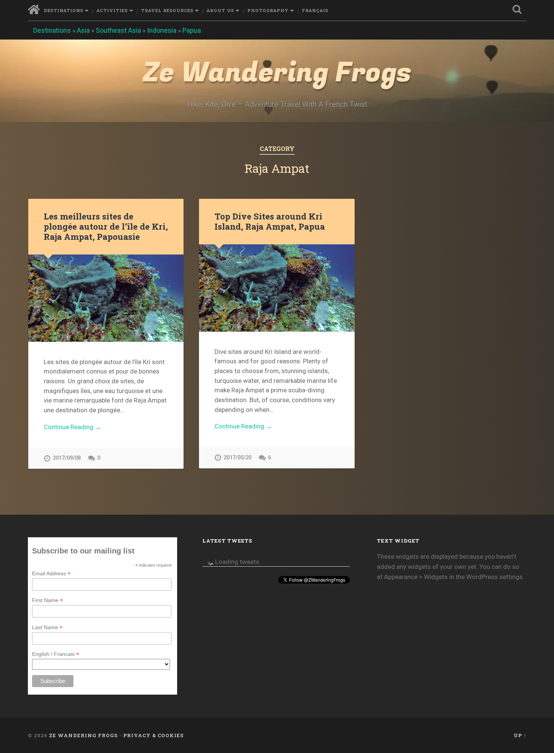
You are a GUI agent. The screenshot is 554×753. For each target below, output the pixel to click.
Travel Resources (167, 10)
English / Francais (55, 654)
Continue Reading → (72, 427)
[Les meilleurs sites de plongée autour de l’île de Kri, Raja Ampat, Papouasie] (106, 298)
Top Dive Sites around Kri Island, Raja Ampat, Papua (269, 221)
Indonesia (161, 30)
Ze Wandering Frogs (277, 73)
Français (315, 10)
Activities (112, 10)
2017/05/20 (237, 457)
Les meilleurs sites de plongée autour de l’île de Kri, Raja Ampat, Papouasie (106, 226)
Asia (83, 30)
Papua (191, 30)
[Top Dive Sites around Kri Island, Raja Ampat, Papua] (276, 288)
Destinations (63, 10)
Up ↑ (520, 735)
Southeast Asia (118, 30)
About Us (220, 10)
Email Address (51, 573)
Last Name (47, 627)
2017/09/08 (67, 458)
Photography (268, 10)
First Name (47, 600)
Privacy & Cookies (153, 735)
